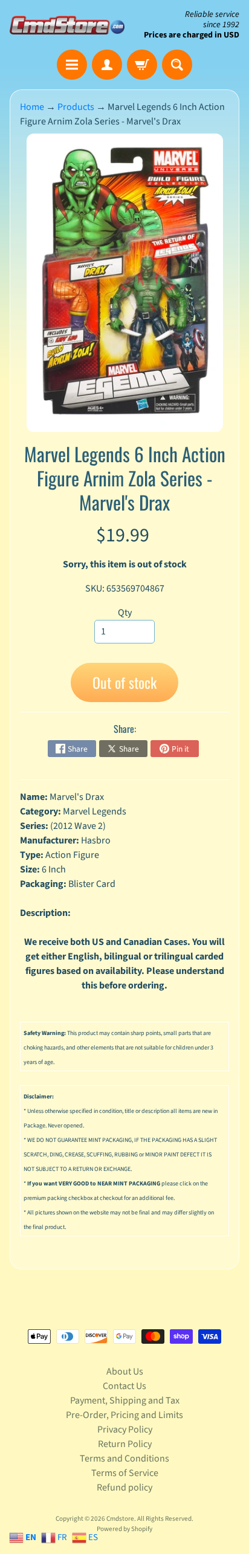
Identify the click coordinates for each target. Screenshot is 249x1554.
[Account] (107, 65)
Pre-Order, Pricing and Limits (124, 1415)
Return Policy (125, 1444)
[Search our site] (177, 65)
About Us (124, 1371)
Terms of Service (124, 1473)
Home (32, 107)
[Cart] (142, 65)
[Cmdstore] (67, 25)
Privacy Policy (124, 1429)
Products (75, 107)
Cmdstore (120, 1518)
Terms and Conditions (124, 1458)
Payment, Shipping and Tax (124, 1400)
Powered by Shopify (124, 1528)
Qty (125, 612)
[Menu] (72, 65)
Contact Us (124, 1386)
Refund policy (124, 1487)
